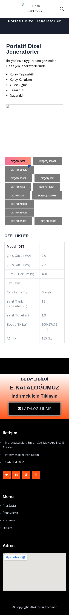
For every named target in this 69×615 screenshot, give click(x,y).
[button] (34, 409)
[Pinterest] (26, 475)
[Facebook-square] (16, 475)
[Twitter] (7, 475)
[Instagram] (36, 475)
